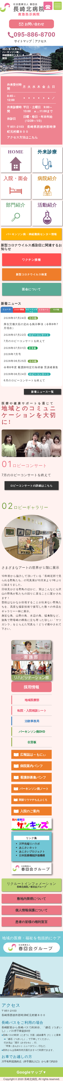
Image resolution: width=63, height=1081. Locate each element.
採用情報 (31, 686)
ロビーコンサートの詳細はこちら (31, 485)
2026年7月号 (12, 354)
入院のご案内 (30, 810)
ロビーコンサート (32, 310)
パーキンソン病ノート (34, 788)
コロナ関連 (19, 309)
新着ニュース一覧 (42, 391)
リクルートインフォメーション (31, 884)
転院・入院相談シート (32, 710)
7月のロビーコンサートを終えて (24, 341)
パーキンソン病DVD (32, 731)
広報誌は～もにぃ (33, 754)
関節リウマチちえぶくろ (33, 800)
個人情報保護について (31, 910)
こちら (33, 137)
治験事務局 (32, 721)
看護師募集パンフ (33, 777)
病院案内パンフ (31, 765)
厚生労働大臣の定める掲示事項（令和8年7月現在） (31, 326)
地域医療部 (32, 700)
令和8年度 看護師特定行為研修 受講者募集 (31, 367)
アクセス (41, 41)
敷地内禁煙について (31, 898)
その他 (56, 309)
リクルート (44, 309)
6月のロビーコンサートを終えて (24, 380)
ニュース (7, 309)
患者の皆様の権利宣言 (31, 921)
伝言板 (32, 348)
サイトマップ (23, 41)
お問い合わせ (34, 24)
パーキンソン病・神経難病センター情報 (31, 234)
